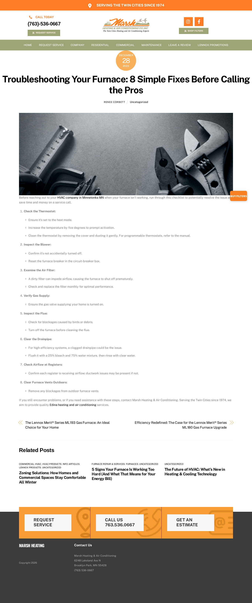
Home (28, 45)
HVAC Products (51, 464)
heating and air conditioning (73, 405)
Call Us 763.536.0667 (120, 522)
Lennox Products (30, 467)
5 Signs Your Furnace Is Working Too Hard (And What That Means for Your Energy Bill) (123, 474)
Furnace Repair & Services (108, 464)
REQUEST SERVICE (46, 32)
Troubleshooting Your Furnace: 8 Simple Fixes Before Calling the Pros (126, 85)
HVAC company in (80, 197)
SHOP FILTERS (195, 31)
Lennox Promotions (213, 45)
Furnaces (132, 464)
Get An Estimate (187, 522)
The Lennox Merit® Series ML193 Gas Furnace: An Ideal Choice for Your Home (67, 425)
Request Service (51, 45)
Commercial (125, 45)
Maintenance (151, 45)
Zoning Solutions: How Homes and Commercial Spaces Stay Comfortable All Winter (52, 477)
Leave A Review (179, 45)
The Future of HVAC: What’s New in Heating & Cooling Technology (195, 471)
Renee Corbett (114, 102)
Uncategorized (139, 101)
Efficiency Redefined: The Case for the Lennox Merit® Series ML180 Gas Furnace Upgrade (181, 425)
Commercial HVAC (30, 464)
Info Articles (71, 464)
